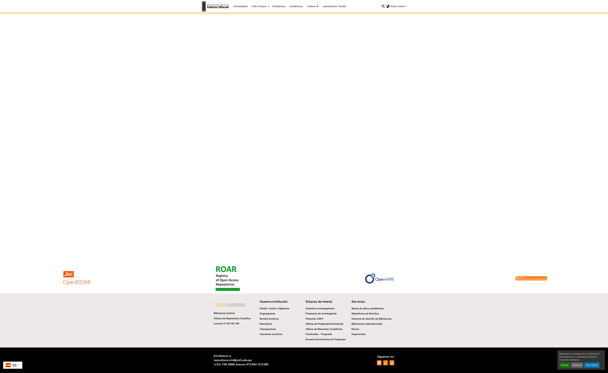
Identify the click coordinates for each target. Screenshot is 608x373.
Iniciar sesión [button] (398, 6)
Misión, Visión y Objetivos (274, 308)
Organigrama (267, 313)
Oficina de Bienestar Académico (324, 329)
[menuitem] (260, 6)
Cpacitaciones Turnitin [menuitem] (334, 6)
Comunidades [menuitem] (240, 6)
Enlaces (312, 6)
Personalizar (592, 365)
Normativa (266, 323)
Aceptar (564, 365)
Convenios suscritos (271, 334)
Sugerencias (359, 334)
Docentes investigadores (320, 308)
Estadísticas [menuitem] (278, 6)
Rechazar (577, 365)
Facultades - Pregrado (319, 334)
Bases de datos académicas (368, 308)
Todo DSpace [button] (259, 6)
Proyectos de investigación (321, 313)
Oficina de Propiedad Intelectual (324, 323)
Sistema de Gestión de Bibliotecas (372, 318)
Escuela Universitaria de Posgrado (326, 339)
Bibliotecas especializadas (367, 323)
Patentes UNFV (314, 318)
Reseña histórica (269, 318)
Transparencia (268, 329)
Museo (355, 329)
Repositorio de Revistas (365, 313)
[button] (215, 6)
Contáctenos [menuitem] (296, 6)
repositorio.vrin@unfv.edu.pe (233, 360)
